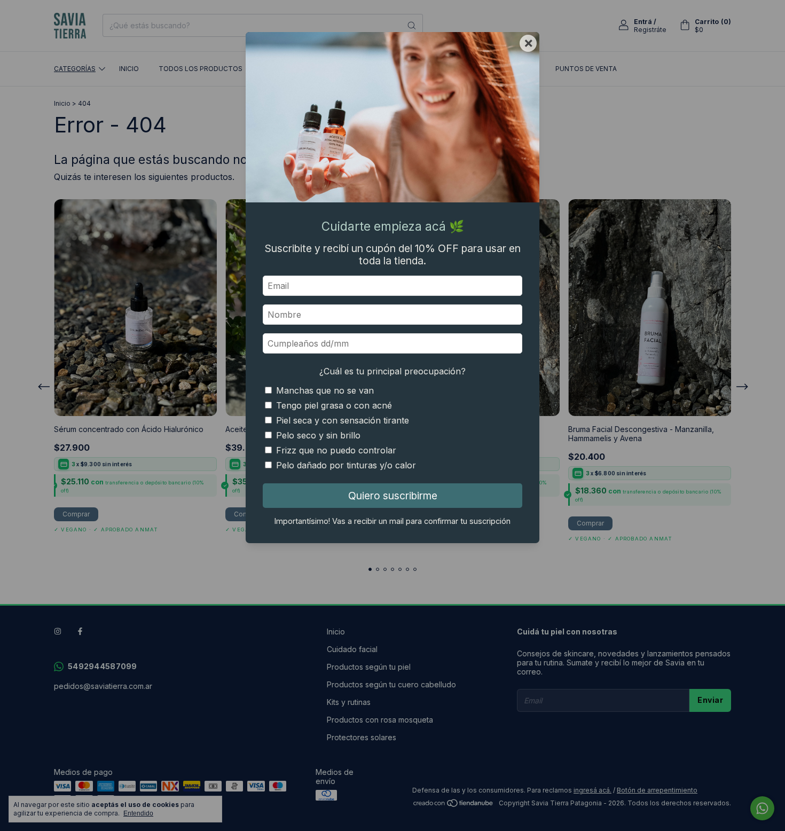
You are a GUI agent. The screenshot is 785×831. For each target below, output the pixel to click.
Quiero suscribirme (392, 495)
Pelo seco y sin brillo (318, 435)
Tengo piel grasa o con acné (334, 405)
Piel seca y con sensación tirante (342, 420)
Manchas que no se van (325, 390)
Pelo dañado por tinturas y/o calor (346, 465)
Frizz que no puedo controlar (336, 450)
